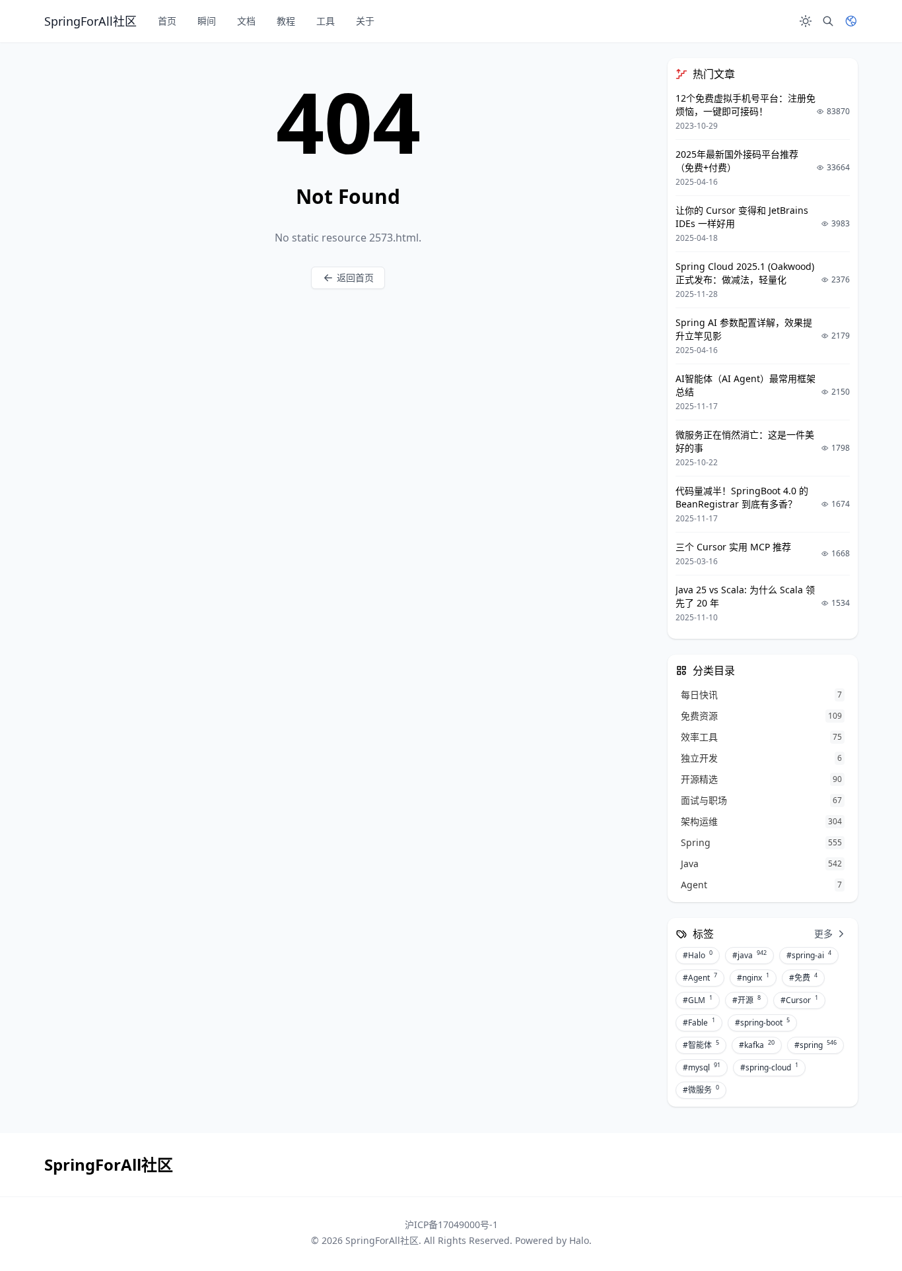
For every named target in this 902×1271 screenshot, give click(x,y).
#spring (815, 1044)
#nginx (753, 977)
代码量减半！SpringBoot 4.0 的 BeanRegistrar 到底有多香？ (742, 497)
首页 (167, 21)
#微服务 (701, 1089)
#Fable (699, 1022)
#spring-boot (762, 1022)
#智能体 (701, 1044)
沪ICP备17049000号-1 (451, 1224)
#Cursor (799, 999)
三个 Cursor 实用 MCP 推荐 (733, 546)
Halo (579, 1240)
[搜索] (828, 21)
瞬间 (206, 21)
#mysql (701, 1067)
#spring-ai (808, 954)
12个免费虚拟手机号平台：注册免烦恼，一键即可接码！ (745, 104)
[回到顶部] (860, 1229)
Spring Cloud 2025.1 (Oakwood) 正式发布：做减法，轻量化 (745, 273)
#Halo (697, 954)
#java (749, 954)
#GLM (697, 999)
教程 (286, 21)
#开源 (746, 999)
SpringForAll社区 (382, 1240)
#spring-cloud (769, 1067)
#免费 (803, 977)
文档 (246, 21)
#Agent (700, 977)
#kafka (757, 1044)
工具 (325, 21)
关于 (365, 21)
